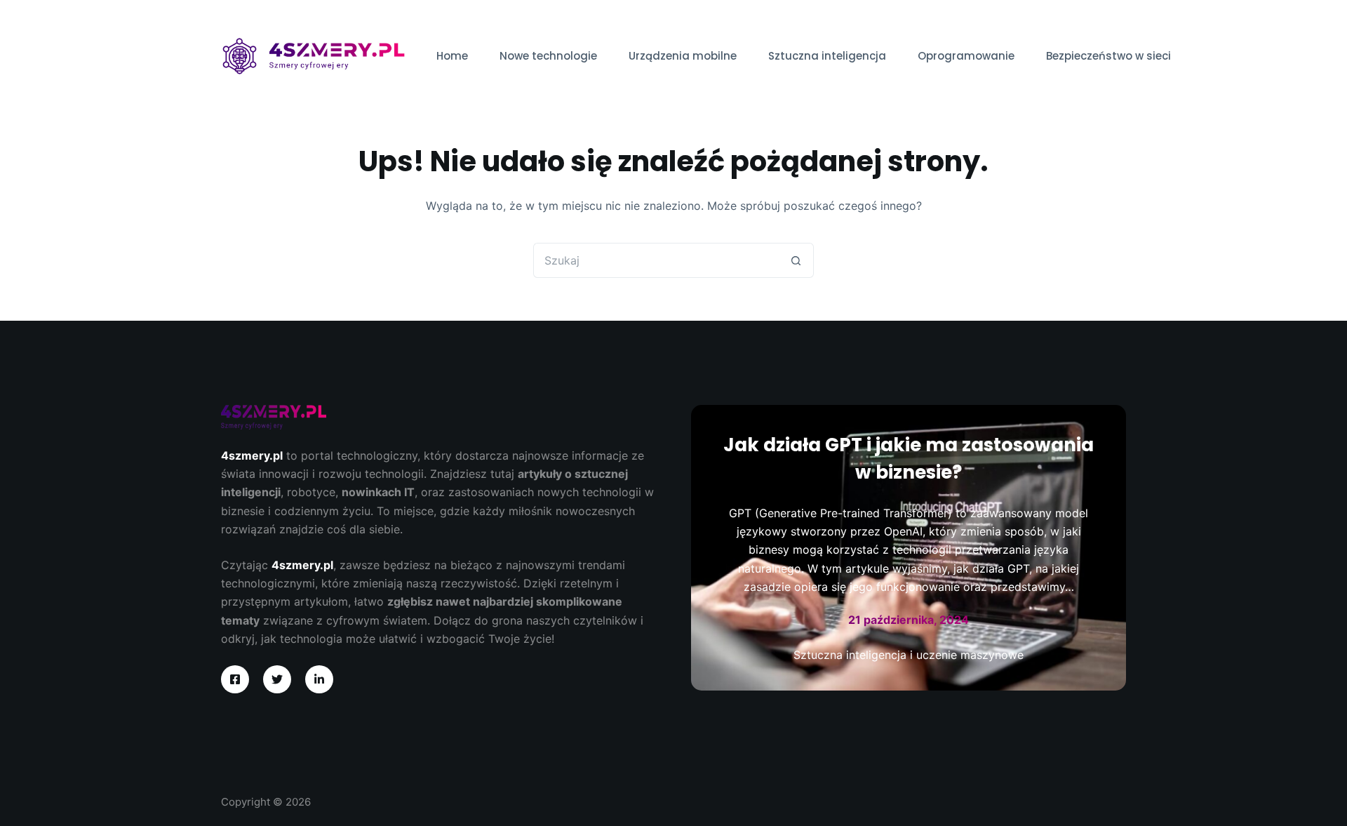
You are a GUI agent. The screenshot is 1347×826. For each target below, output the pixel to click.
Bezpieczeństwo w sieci (1108, 55)
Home (452, 55)
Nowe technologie (548, 55)
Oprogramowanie (966, 55)
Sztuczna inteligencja (827, 55)
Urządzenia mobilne (683, 55)
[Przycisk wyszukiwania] (796, 260)
